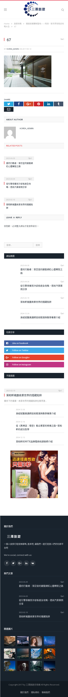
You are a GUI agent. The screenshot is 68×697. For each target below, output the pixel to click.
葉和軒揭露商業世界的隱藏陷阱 (35, 301)
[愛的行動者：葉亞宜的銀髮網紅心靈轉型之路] (19, 156)
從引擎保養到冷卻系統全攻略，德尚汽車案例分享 (41, 287)
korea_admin (13, 49)
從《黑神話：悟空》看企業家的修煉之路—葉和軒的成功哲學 (39, 427)
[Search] (62, 10)
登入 (18, 226)
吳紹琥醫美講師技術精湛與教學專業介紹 (40, 317)
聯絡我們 (46, 692)
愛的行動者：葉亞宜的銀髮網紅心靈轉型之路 (41, 271)
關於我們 (24, 692)
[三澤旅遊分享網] (34, 9)
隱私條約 (35, 692)
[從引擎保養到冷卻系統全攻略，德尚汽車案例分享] (19, 176)
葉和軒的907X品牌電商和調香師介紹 (34, 441)
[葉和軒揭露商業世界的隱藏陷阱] (19, 197)
